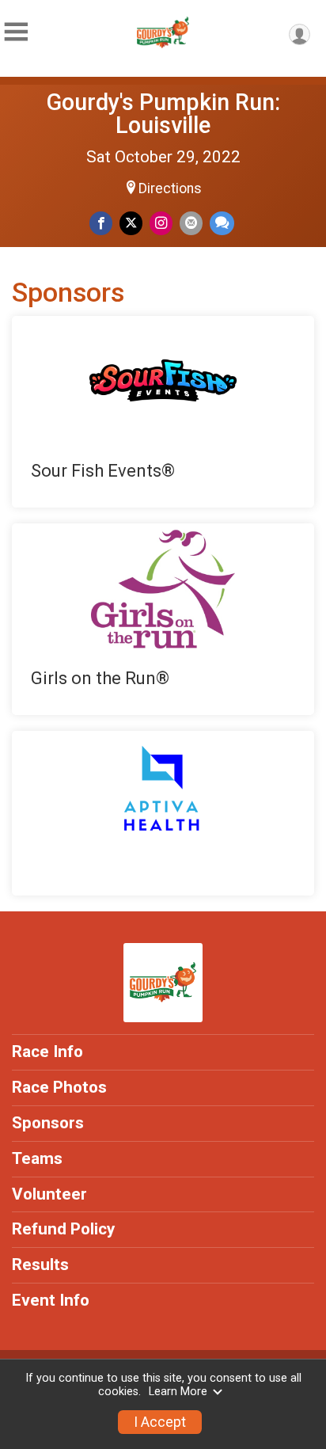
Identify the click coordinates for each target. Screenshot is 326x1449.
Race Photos (59, 1087)
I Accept (160, 1422)
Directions (170, 188)
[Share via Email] (191, 222)
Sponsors (48, 1122)
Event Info (50, 1300)
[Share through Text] (222, 222)
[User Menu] (299, 34)
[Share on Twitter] (130, 222)
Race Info (47, 1051)
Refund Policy (63, 1228)
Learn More (178, 1391)
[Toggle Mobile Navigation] (16, 32)
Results (40, 1264)
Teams (37, 1158)
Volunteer (49, 1194)
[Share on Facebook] (100, 222)
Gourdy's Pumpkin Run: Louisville (163, 114)
